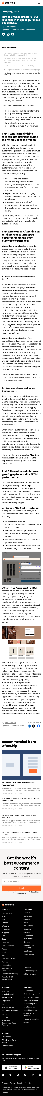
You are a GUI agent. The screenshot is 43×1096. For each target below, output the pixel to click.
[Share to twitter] (8, 34)
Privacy (5, 1083)
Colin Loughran (10, 26)
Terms (12, 1083)
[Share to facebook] (12, 34)
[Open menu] (39, 3)
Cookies (28, 1083)
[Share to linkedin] (3, 34)
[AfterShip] (9, 3)
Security (20, 1083)
